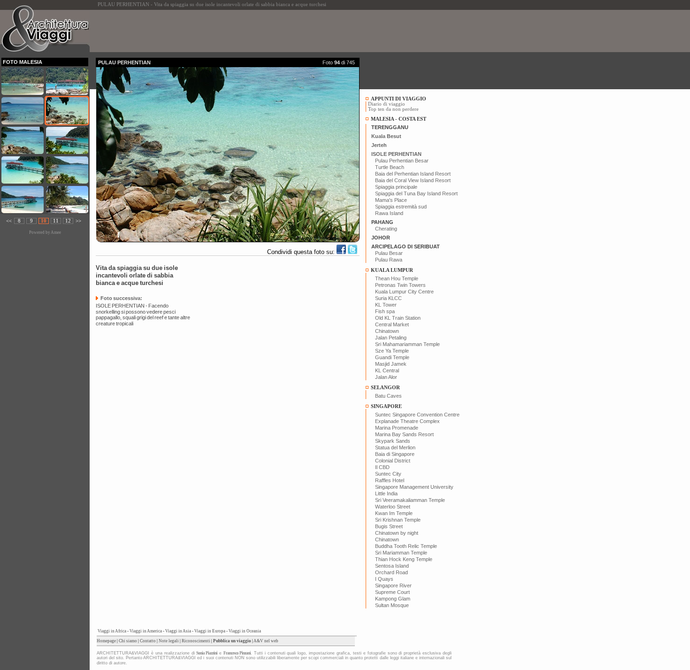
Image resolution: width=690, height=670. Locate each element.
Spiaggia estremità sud (401, 206)
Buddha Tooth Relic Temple (406, 546)
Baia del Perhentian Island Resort (413, 174)
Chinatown (387, 331)
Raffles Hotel (389, 480)
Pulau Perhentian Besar (402, 160)
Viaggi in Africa (112, 631)
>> (78, 220)
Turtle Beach (389, 167)
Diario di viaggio (386, 104)
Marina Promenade (396, 428)
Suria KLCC (388, 298)
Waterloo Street (392, 506)
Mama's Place (391, 200)
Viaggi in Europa (209, 631)
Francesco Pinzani (237, 653)
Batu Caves (388, 396)
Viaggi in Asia (178, 631)
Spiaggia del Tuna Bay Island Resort (416, 193)
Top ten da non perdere (393, 109)
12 (68, 220)
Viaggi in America (146, 631)
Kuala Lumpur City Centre (404, 291)
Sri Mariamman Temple (401, 552)
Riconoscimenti (196, 641)
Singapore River (393, 585)
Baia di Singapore (394, 454)
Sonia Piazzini (206, 653)
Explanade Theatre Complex (407, 421)
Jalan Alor (386, 377)
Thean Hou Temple (396, 278)
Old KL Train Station (398, 318)
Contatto (148, 641)
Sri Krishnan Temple (398, 520)
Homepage (106, 641)
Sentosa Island (392, 566)
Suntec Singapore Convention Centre (417, 414)
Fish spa (385, 311)
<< (9, 220)
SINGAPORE (386, 406)
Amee (56, 232)
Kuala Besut (386, 136)
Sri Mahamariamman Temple (407, 344)
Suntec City (388, 474)
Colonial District (392, 460)
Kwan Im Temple (394, 513)
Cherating (386, 228)
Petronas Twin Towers (400, 285)
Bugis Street (389, 526)
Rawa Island (389, 213)
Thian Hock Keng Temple (403, 559)
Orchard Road (391, 572)
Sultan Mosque (392, 605)
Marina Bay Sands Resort (404, 434)
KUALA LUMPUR (392, 270)
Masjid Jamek (390, 364)
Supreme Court (392, 592)
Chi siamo (128, 641)
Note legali (169, 641)
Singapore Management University (414, 487)
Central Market (392, 324)
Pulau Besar (389, 253)
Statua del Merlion (395, 447)
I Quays (384, 579)
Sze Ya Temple (392, 351)
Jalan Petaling (390, 337)
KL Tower (386, 305)
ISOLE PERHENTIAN (396, 154)
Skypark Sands (392, 441)
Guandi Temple (392, 357)
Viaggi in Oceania (245, 631)
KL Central (387, 370)
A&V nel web (265, 641)
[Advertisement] (266, 31)
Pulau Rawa (388, 259)
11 (56, 220)
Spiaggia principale (396, 187)
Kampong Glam (392, 598)
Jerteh (379, 145)
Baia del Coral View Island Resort (413, 180)
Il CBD (382, 467)
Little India (386, 493)
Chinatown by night (396, 533)
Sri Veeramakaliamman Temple (410, 500)
